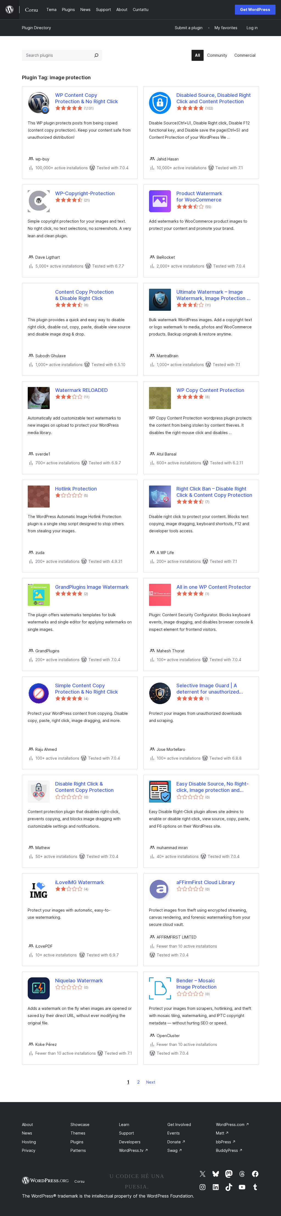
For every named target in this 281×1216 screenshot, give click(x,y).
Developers (129, 1141)
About (27, 1124)
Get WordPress (255, 9)
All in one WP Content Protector (213, 587)
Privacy (28, 1150)
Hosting (29, 1141)
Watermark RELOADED (81, 390)
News (27, 1133)
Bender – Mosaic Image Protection (196, 984)
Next (150, 1082)
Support (126, 1133)
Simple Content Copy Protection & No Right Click (86, 689)
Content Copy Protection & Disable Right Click (84, 295)
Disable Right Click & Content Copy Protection (84, 787)
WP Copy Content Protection (210, 390)
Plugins (77, 1141)
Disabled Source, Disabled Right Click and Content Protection (213, 98)
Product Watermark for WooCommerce (199, 196)
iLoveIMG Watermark (79, 882)
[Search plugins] (96, 55)
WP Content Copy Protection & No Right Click (86, 98)
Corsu (79, 1181)
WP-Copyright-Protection (85, 193)
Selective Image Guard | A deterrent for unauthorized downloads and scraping (207, 689)
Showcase (80, 1124)
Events (173, 1133)
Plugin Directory (36, 27)
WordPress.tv (133, 1150)
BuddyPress (229, 1150)
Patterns (78, 1150)
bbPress (226, 1141)
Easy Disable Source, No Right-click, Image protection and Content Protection (212, 787)
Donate (176, 1141)
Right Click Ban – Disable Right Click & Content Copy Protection (214, 492)
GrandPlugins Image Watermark (92, 587)
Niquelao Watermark (79, 980)
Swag (174, 1150)
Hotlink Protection (76, 489)
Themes (78, 1133)
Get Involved (179, 1124)
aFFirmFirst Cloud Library (205, 882)
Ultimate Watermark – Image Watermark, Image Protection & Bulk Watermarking (213, 295)
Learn (124, 1124)
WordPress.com (232, 1124)
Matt (222, 1133)
